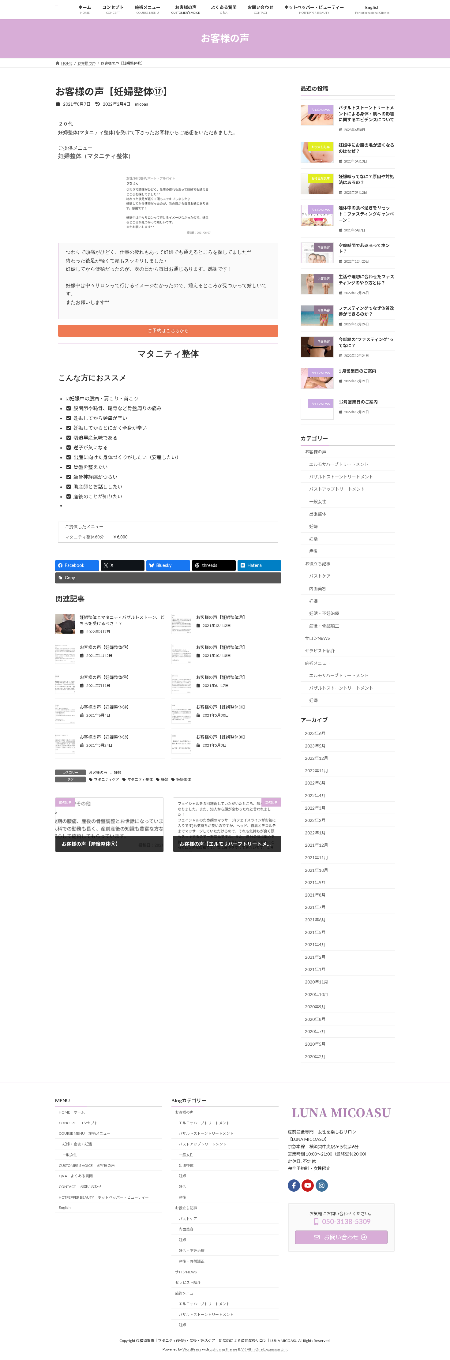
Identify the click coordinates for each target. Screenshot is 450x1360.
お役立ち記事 (318, 563)
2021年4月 (315, 944)
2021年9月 (315, 882)
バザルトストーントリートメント (341, 476)
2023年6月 (315, 733)
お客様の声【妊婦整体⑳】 (221, 617)
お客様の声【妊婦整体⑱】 (221, 647)
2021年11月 (316, 857)
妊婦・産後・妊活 (77, 1144)
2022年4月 (315, 795)
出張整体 (317, 513)
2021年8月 (315, 894)
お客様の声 (98, 772)
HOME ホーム (72, 1112)
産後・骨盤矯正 (324, 625)
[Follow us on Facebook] (294, 1185)
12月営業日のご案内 (358, 401)
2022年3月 (315, 807)
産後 (313, 551)
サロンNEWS (317, 638)
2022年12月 (316, 758)
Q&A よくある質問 (76, 1176)
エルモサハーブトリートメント (339, 464)
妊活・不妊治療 (324, 613)
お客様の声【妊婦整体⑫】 (105, 737)
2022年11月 (316, 770)
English (65, 1207)
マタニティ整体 (140, 779)
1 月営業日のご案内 (357, 370)
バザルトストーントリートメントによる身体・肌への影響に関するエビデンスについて (366, 113)
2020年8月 (315, 1018)
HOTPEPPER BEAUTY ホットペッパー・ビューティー (104, 1197)
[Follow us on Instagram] (322, 1185)
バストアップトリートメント (337, 489)
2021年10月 (316, 869)
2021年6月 (315, 919)
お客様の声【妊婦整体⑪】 (221, 737)
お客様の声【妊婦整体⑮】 (221, 677)
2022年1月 (315, 832)
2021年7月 (315, 907)
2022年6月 (315, 782)
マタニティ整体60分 (84, 536)
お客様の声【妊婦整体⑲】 (105, 647)
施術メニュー (318, 662)
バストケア (320, 576)
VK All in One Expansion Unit (264, 1349)
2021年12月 (316, 845)
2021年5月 (315, 932)
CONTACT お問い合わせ (80, 1186)
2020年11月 (316, 981)
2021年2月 (315, 956)
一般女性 (317, 501)
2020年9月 (315, 1006)
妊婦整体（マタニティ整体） (96, 156)
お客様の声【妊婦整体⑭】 (105, 707)
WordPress (191, 1349)
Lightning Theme (223, 1349)
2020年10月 (316, 994)
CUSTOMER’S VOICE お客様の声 (87, 1165)
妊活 (313, 538)
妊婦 (117, 772)
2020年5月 (315, 1044)
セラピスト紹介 (320, 650)
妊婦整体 (183, 779)
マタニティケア (106, 779)
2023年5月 (315, 745)
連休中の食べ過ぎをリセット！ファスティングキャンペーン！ (366, 213)
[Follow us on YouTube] (308, 1185)
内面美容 (317, 588)
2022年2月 (315, 820)
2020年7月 (315, 1031)
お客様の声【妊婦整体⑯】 (105, 677)
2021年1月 (315, 969)
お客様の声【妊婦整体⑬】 (221, 707)
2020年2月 (315, 1056)
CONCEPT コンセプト (78, 1122)
